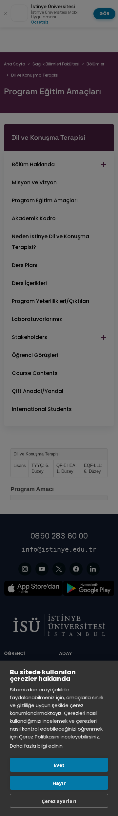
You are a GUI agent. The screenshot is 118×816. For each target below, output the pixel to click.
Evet (59, 765)
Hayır (59, 783)
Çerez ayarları (59, 801)
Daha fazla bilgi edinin (36, 745)
